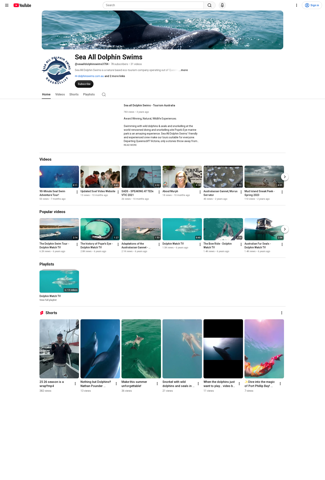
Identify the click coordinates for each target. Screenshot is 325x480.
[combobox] (154, 5)
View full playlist (48, 300)
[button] (130, 145)
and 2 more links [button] (115, 76)
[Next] (285, 177)
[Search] (210, 5)
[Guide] (7, 5)
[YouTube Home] (22, 5)
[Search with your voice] (222, 5)
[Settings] (296, 5)
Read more (130, 145)
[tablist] (162, 94)
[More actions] (77, 192)
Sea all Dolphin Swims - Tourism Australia (149, 105)
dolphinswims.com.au (90, 76)
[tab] (46, 94)
